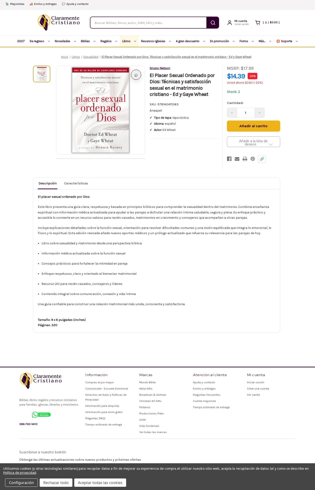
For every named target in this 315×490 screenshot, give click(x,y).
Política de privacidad (19, 472)
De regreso (37, 41)
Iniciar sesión (255, 382)
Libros (126, 41)
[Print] (245, 159)
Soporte (284, 41)
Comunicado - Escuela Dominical (106, 388)
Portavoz (144, 407)
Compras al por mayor (99, 382)
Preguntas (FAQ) (95, 418)
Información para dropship (102, 405)
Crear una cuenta (258, 388)
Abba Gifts (145, 388)
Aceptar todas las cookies (100, 482)
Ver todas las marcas (153, 432)
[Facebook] (229, 159)
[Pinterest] (252, 159)
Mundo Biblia (147, 382)
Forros (244, 41)
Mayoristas (15, 4)
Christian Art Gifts (150, 401)
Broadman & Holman (152, 394)
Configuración (21, 482)
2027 (21, 41)
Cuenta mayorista (204, 401)
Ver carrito (253, 394)
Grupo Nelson (160, 68)
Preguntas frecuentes (206, 394)
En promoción (219, 41)
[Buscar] (213, 23)
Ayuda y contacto (75, 4)
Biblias (85, 41)
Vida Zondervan (149, 426)
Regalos (106, 41)
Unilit (142, 419)
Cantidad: (235, 103)
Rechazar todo (56, 482)
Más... (262, 41)
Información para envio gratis (104, 412)
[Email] (237, 159)
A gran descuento (187, 41)
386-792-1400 (28, 424)
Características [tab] (76, 183)
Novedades (62, 41)
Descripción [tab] (48, 183)
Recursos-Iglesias (153, 41)
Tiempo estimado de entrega (103, 424)
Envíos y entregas (43, 4)
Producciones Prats (151, 413)
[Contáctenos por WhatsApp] (41, 414)
